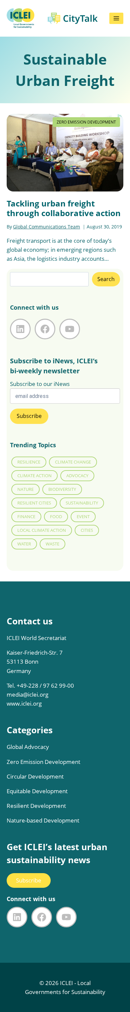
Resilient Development (36, 806)
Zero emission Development (86, 122)
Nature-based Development (43, 820)
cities (87, 530)
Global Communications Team (46, 226)
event (83, 516)
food (56, 516)
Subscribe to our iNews (40, 384)
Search (106, 279)
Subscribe (28, 880)
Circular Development (35, 776)
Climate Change (73, 462)
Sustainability (82, 503)
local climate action (41, 530)
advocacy (77, 476)
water (24, 544)
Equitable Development (37, 791)
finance (26, 516)
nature (25, 489)
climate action (34, 476)
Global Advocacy (28, 747)
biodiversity (62, 489)
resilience (28, 462)
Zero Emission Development (43, 762)
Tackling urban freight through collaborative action (64, 208)
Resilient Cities (34, 503)
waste (52, 544)
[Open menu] (116, 18)
